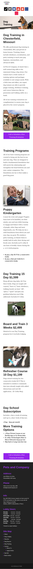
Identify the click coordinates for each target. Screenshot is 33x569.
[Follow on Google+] (22, 9)
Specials (6, 553)
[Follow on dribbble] (18, 9)
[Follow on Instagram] (16, 13)
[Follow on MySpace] (14, 9)
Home (6, 534)
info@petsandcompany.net (10, 487)
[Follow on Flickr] (10, 9)
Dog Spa (6, 539)
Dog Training (7, 544)
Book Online (7, 555)
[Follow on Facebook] (26, 9)
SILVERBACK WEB (16, 566)
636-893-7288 (14, 486)
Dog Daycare (7, 541)
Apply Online (10, 550)
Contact (6, 546)
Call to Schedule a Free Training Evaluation (16, 135)
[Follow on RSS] (6, 9)
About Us (9, 548)
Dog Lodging (7, 536)
